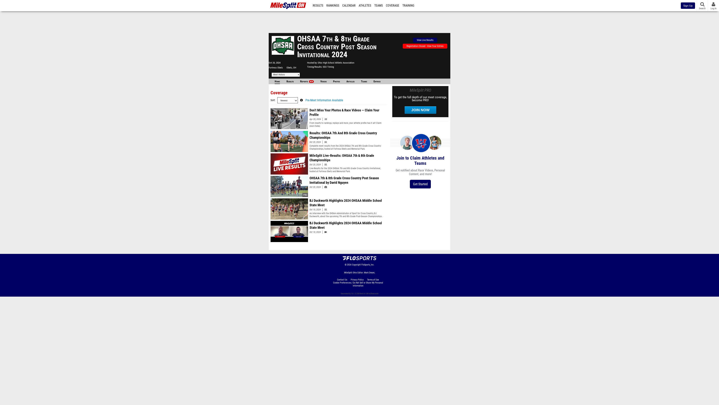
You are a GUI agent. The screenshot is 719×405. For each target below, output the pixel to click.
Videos (323, 81)
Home (277, 81)
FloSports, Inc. (367, 264)
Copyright (356, 264)
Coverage (392, 5)
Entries (377, 81)
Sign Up (688, 5)
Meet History (279, 74)
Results (318, 5)
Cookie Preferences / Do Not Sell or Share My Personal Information (358, 284)
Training (408, 5)
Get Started (420, 184)
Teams (378, 5)
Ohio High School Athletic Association (336, 62)
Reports (306, 81)
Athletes (365, 5)
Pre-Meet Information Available (324, 100)
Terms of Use (373, 279)
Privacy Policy (357, 279)
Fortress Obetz (276, 67)
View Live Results (425, 40)
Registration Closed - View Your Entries (425, 46)
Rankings (332, 5)
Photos (336, 81)
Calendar (349, 5)
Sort (273, 100)
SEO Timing (328, 66)
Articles (350, 81)
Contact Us (342, 279)
